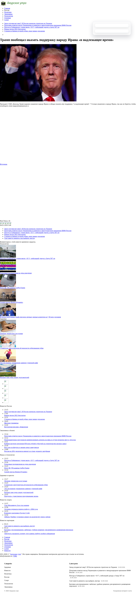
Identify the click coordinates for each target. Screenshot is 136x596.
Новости (7, 550)
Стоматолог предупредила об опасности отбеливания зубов (21, 348)
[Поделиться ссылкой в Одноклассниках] (10, 223)
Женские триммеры (11, 423)
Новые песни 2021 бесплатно (15, 29)
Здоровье (7, 18)
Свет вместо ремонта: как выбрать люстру (19, 238)
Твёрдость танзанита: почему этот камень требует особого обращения (29, 533)
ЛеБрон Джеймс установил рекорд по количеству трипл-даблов (27, 517)
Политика (7, 12)
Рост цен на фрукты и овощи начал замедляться (21, 447)
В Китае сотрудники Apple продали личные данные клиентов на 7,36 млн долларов (30, 317)
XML (15, 556)
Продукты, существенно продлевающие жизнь (21, 496)
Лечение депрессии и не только (11, 333)
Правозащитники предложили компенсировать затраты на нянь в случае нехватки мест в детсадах (40, 440)
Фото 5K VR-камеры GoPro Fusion (12, 288)
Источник (3, 164)
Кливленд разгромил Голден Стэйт (17, 513)
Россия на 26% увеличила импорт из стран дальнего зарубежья (27, 451)
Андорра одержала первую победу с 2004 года (21, 509)
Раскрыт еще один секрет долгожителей (14, 377)
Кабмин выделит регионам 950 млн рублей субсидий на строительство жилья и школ (35, 444)
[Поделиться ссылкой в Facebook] (3, 223)
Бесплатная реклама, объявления (16, 427)
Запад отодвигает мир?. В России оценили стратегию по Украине (28, 23)
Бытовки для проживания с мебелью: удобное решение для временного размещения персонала (38, 530)
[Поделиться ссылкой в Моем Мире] (8, 223)
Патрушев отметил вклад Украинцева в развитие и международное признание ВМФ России (37, 25)
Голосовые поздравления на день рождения (16, 273)
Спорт (6, 20)
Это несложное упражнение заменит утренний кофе (19, 363)
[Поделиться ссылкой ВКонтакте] (1, 223)
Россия (6, 539)
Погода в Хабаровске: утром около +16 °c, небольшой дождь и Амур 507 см (31, 27)
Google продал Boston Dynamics (11, 302)
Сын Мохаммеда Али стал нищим (16, 505)
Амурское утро (15, 554)
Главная (7, 8)
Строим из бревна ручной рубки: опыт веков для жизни (24, 31)
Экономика (8, 14)
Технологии (8, 16)
